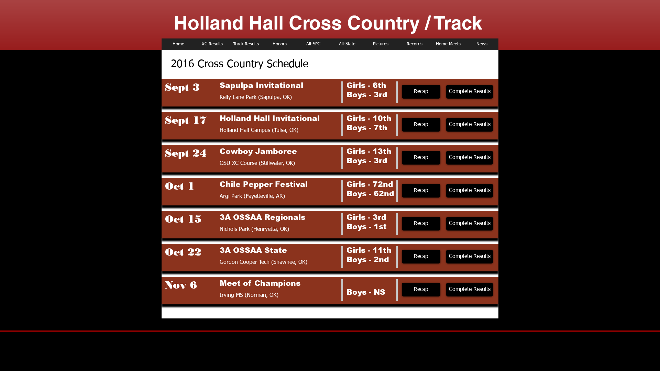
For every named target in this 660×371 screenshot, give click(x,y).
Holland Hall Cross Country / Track (328, 22)
